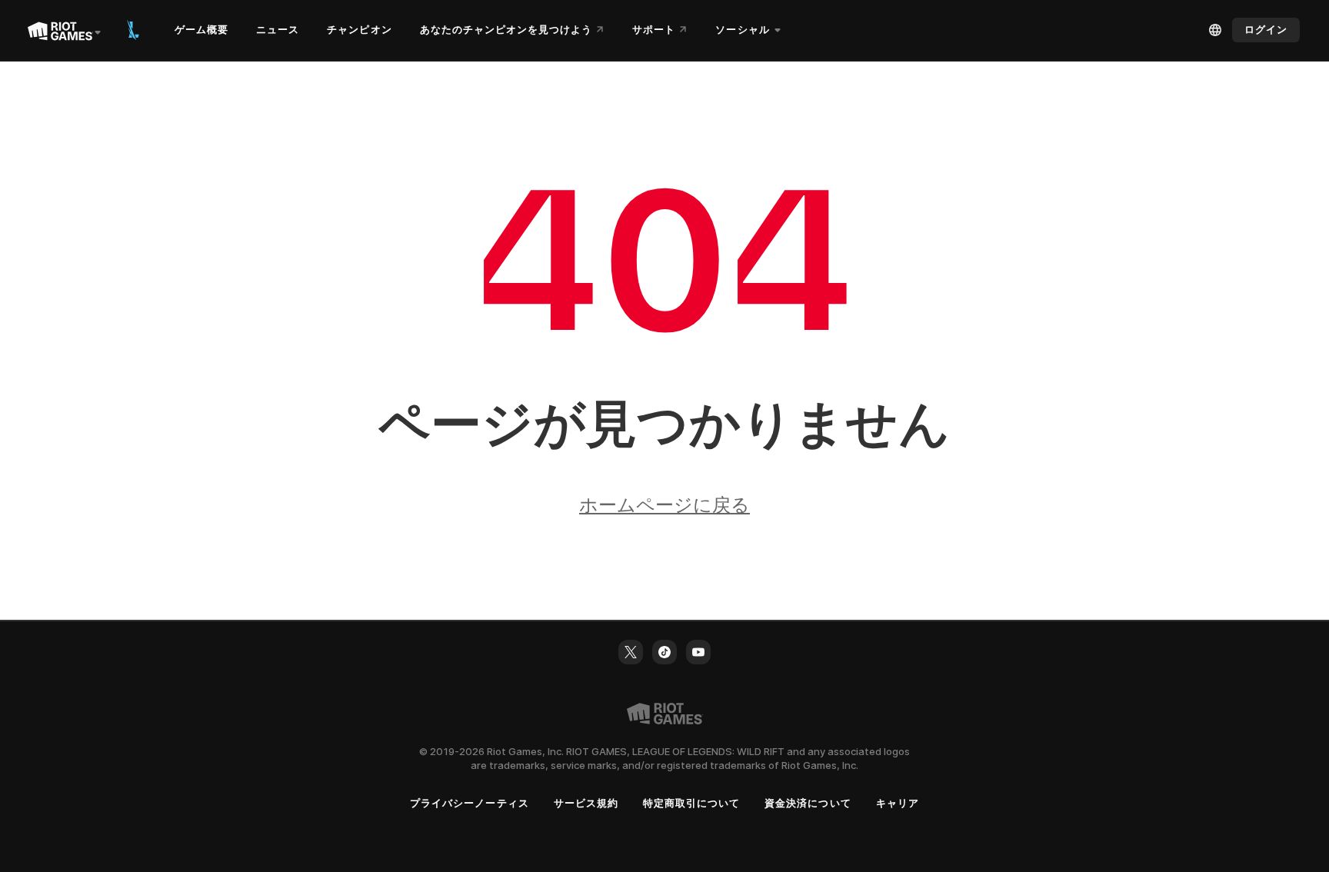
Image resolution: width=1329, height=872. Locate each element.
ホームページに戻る (664, 505)
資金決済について (807, 803)
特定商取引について (691, 803)
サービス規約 (586, 803)
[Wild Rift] (133, 30)
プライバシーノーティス (469, 803)
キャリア (897, 803)
